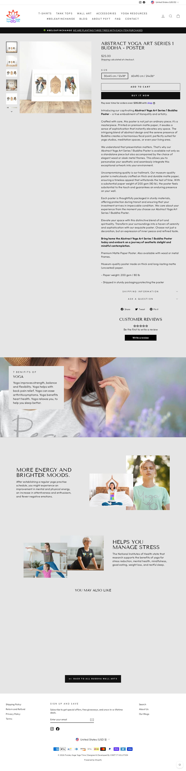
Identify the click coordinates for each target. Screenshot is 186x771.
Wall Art (84, 13)
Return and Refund (15, 709)
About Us (144, 709)
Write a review (141, 337)
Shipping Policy (13, 704)
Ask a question (140, 299)
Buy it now (141, 95)
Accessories (106, 13)
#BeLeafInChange (61, 18)
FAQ (118, 18)
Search (142, 704)
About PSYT (101, 18)
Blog (83, 18)
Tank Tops (64, 13)
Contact (132, 18)
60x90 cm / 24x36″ (142, 76)
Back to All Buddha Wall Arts (95, 679)
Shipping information (140, 291)
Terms (9, 718)
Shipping (105, 59)
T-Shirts (45, 13)
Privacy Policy (13, 714)
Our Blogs (144, 714)
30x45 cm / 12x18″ (115, 76)
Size (104, 70)
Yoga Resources (134, 13)
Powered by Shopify (93, 760)
